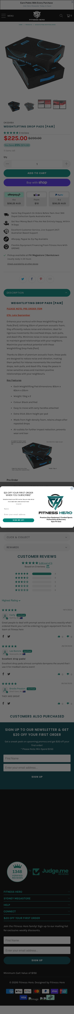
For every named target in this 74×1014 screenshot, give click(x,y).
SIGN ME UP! (18, 520)
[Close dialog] (72, 488)
